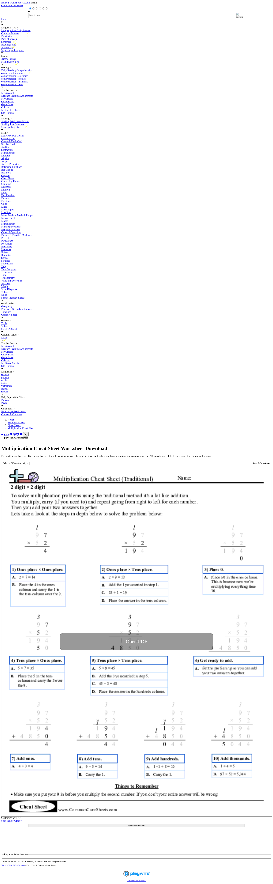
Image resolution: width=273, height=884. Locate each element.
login (3, 19)
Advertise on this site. (136, 881)
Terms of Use (6, 865)
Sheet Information (261, 463)
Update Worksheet (136, 825)
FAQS (15, 865)
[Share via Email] (21, 434)
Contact (21, 865)
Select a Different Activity (15, 463)
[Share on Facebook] (11, 434)
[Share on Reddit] (18, 434)
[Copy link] (26, 434)
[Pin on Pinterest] (14, 434)
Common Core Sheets (12, 5)
